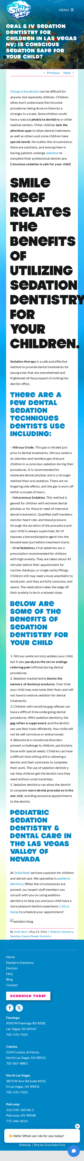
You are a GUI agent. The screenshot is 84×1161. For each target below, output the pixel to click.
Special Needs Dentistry (36, 936)
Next (67, 73)
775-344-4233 (17, 1121)
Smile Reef (21, 873)
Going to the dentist (24, 91)
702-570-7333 (17, 1034)
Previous (53, 73)
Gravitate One (54, 1145)
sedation (52, 153)
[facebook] (9, 1008)
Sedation (15, 936)
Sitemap (25, 1145)
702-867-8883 (17, 1063)
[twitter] (19, 1008)
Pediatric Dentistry (61, 931)
